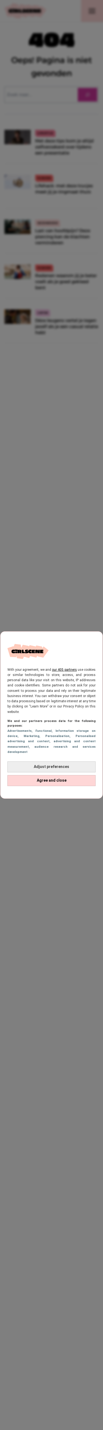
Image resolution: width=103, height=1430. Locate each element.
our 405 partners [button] (64, 670)
